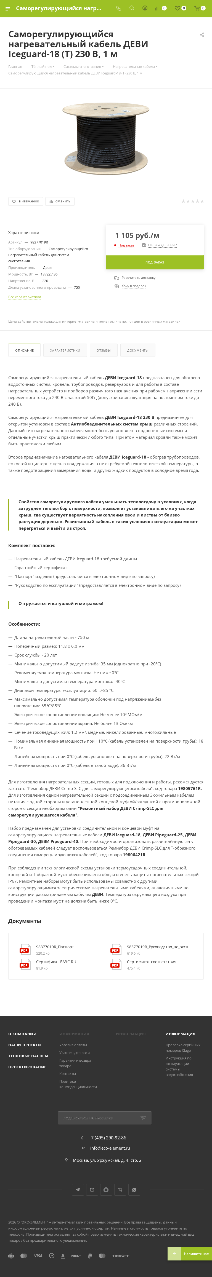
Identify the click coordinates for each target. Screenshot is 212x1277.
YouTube (92, 1190)
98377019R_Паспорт (55, 946)
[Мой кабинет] (144, 8)
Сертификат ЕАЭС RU (56, 961)
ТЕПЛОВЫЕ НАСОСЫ (28, 1055)
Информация (181, 1033)
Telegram (78, 1190)
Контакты (67, 1073)
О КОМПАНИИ (22, 1033)
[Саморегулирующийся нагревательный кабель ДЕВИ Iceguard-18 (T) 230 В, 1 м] (106, 139)
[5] (202, 201)
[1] (183, 201)
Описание (24, 350)
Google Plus (106, 1190)
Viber (120, 1190)
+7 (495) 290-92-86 (107, 1138)
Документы (138, 350)
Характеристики (65, 350)
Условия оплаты (73, 1044)
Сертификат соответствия (151, 961)
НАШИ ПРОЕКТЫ (25, 1044)
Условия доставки (74, 1052)
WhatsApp (134, 1190)
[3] (192, 201)
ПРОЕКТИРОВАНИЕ (27, 1066)
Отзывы (104, 350)
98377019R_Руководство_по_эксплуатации (159, 946)
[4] (197, 201)
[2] (188, 201)
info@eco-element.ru (110, 1148)
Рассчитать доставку (138, 277)
